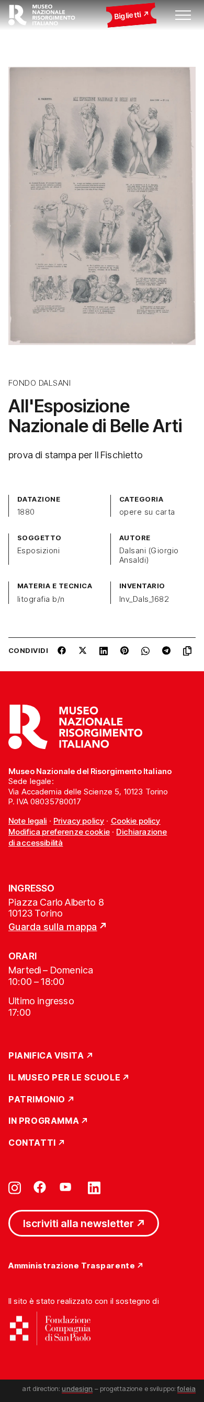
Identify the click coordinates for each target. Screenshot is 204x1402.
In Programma (43, 1121)
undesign (77, 1388)
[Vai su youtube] (67, 1187)
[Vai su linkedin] (94, 1187)
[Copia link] (189, 654)
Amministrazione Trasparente (71, 1266)
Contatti (32, 1143)
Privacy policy (78, 821)
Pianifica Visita (46, 1056)
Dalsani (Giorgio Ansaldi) (149, 555)
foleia (186, 1388)
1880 (26, 512)
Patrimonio (36, 1099)
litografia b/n (41, 599)
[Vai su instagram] (14, 1187)
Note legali (27, 821)
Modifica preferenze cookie (59, 832)
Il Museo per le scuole (64, 1078)
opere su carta (147, 512)
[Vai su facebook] (39, 1187)
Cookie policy (136, 821)
